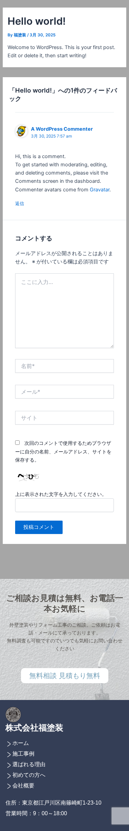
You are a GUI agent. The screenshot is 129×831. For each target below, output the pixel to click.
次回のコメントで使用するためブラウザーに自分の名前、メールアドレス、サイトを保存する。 (63, 451)
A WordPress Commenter (62, 129)
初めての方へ (28, 775)
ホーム (20, 743)
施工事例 (23, 754)
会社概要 (23, 785)
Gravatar (99, 190)
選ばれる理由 (28, 764)
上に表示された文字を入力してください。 (61, 494)
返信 (19, 203)
